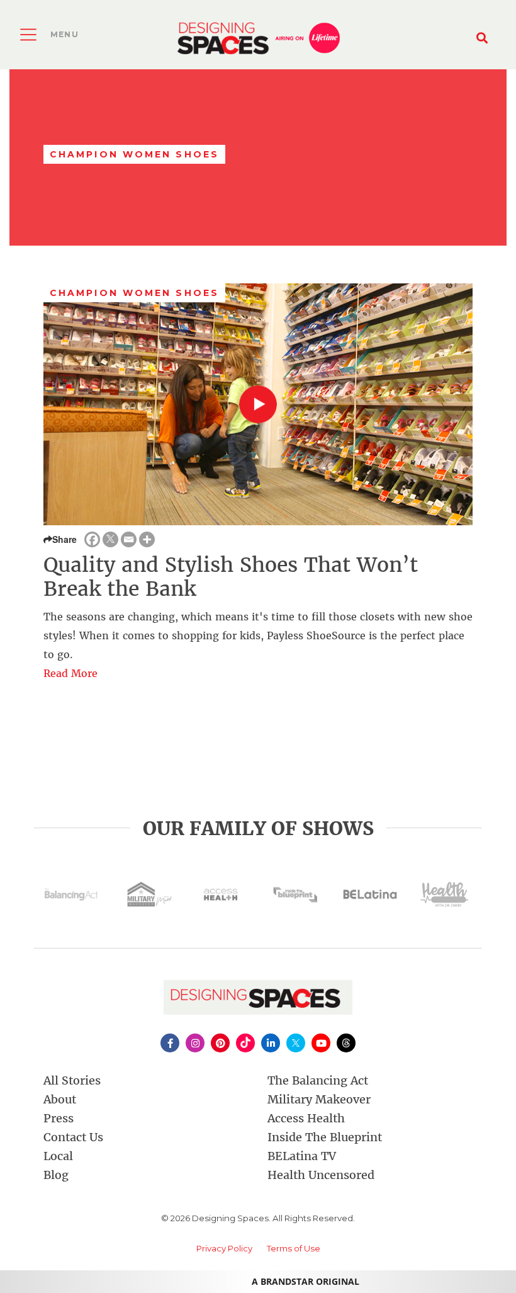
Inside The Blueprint (324, 1137)
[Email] (129, 539)
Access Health (306, 1118)
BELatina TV (301, 1156)
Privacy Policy (224, 1248)
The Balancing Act (317, 1080)
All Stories (72, 1080)
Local (58, 1156)
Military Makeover (319, 1099)
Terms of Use (293, 1248)
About (59, 1099)
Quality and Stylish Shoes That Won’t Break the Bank (230, 576)
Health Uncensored (320, 1175)
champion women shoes (134, 293)
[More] (147, 539)
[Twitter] (110, 539)
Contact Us (73, 1137)
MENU (64, 34)
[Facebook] (92, 539)
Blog (56, 1175)
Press (58, 1118)
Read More (70, 673)
